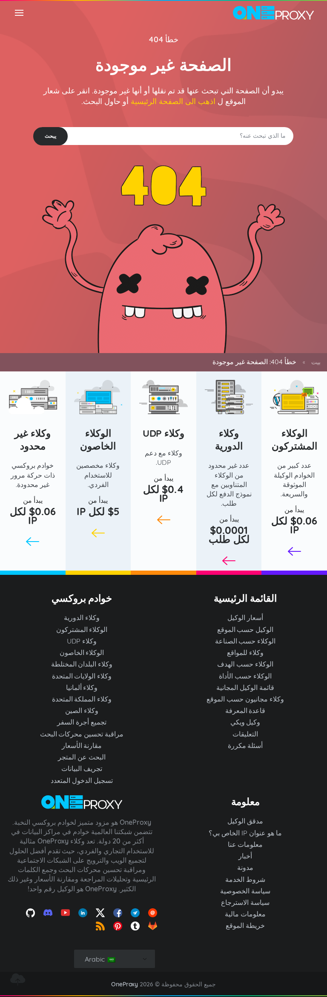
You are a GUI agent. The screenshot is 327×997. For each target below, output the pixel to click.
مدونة (245, 867)
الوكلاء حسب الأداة (245, 676)
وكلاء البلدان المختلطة (82, 664)
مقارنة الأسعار (82, 745)
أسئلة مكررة (245, 745)
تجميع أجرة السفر (81, 722)
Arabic (95, 959)
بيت (316, 362)
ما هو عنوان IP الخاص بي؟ (245, 833)
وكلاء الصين (81, 710)
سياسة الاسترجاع (245, 902)
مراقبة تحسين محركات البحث (82, 734)
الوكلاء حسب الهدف (245, 664)
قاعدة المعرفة (245, 710)
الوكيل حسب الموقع (245, 629)
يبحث (50, 136)
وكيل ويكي (245, 722)
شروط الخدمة (245, 879)
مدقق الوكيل (245, 821)
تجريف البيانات (81, 768)
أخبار (245, 856)
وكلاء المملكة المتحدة (82, 699)
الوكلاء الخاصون (98, 439)
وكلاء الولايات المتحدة (82, 676)
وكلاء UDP (164, 433)
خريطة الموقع (245, 925)
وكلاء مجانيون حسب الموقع (245, 699)
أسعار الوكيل (245, 617)
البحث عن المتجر (82, 757)
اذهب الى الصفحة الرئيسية (173, 101)
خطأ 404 (164, 39)
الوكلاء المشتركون (294, 439)
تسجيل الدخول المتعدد (82, 780)
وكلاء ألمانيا (82, 687)
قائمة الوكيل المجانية (245, 687)
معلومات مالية (245, 914)
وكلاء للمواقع (245, 652)
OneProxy (124, 984)
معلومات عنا (245, 844)
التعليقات (245, 734)
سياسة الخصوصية (245, 891)
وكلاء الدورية (229, 439)
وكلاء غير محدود (32, 439)
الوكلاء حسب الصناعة (245, 641)
